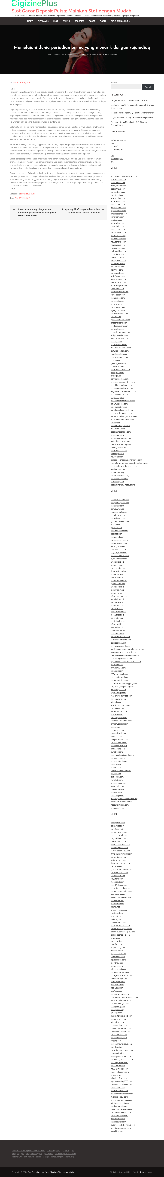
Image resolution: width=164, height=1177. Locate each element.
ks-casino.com (117, 714)
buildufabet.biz (117, 633)
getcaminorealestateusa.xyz (123, 485)
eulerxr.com (116, 360)
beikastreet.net (117, 826)
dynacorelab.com (118, 210)
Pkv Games (43, 21)
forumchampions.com (120, 844)
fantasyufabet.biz (118, 571)
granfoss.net (116, 1075)
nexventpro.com (118, 257)
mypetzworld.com (118, 699)
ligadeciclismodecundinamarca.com (126, 460)
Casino (66, 21)
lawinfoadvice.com (119, 742)
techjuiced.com (117, 537)
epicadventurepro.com (120, 332)
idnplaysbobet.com (119, 407)
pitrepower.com (118, 1087)
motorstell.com (117, 882)
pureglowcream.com (120, 994)
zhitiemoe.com (117, 777)
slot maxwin (69, 1153)
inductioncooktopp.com (121, 441)
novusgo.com (116, 341)
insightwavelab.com (119, 335)
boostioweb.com (118, 182)
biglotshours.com (118, 549)
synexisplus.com (118, 198)
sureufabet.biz (117, 608)
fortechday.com (117, 481)
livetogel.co (116, 376)
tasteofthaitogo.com (119, 1003)
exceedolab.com (118, 301)
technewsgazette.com (120, 972)
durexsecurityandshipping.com (124, 683)
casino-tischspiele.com (120, 935)
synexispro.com (117, 453)
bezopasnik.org (117, 1009)
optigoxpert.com (118, 263)
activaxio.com (117, 304)
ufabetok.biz (116, 624)
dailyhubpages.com (119, 404)
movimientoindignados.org (122, 755)
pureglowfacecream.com (121, 975)
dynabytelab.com (118, 192)
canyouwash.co (117, 509)
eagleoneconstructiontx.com (123, 391)
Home (30, 21)
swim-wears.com (118, 860)
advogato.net (116, 916)
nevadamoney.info (119, 1037)
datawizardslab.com (119, 313)
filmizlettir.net (117, 829)
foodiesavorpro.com (119, 326)
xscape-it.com (117, 671)
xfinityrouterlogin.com (120, 1103)
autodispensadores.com (121, 438)
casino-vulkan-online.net (121, 1084)
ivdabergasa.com (118, 689)
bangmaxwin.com (118, 1019)
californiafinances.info (120, 1031)
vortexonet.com (118, 201)
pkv (112, 143)
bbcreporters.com (118, 643)
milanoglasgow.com (119, 1062)
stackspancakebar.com (121, 1056)
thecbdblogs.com (118, 1122)
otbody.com (116, 938)
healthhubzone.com (119, 530)
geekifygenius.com (119, 363)
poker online (41, 1157)
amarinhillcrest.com (119, 910)
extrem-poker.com (119, 711)
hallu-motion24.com (119, 1069)
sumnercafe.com (118, 749)
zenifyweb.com (117, 372)
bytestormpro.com (119, 344)
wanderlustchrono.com (121, 348)
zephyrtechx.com (118, 260)
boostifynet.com (118, 254)
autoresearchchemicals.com (123, 1125)
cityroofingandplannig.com (122, 686)
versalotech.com (118, 295)
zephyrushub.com (118, 186)
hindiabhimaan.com (119, 1115)
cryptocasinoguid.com (120, 646)
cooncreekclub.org (119, 835)
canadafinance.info (119, 1034)
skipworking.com (118, 947)
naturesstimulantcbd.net (121, 802)
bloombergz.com (118, 922)
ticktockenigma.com (119, 357)
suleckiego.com (117, 1131)
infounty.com (116, 702)
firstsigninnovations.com (121, 854)
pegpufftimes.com (118, 838)
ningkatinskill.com (118, 733)
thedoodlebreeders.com (121, 721)
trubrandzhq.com (118, 251)
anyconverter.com (118, 953)
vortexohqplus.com (119, 285)
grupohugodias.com (119, 724)
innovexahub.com (118, 207)
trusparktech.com (118, 248)
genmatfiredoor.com (119, 379)
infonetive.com (117, 1022)
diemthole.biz (117, 963)
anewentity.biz (117, 984)
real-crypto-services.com (121, 696)
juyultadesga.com (118, 692)
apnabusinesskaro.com (121, 1128)
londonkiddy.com (118, 469)
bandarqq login (53, 1150)
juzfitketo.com (117, 792)
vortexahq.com (117, 223)
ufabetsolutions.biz (119, 596)
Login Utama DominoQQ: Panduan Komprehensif (132, 117)
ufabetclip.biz (117, 565)
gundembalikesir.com (120, 521)
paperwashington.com (120, 425)
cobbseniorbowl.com (120, 677)
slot (27, 198)
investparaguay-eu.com (121, 705)
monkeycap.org (117, 903)
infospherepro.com (119, 323)
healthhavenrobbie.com (121, 385)
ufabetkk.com (117, 966)
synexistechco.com (119, 214)
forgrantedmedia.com (120, 863)
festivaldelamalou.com (120, 851)
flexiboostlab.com (118, 282)
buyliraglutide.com (119, 552)
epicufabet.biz (117, 618)
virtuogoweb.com (118, 546)
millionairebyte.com (119, 478)
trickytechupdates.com (121, 1112)
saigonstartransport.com (121, 1016)
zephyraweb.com (118, 232)
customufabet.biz (118, 611)
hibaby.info (115, 422)
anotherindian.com (119, 783)
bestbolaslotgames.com (121, 413)
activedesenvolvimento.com (123, 400)
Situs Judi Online (119, 21)
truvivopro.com (117, 217)
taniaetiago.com (118, 789)
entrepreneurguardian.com (122, 419)
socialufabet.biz (118, 599)
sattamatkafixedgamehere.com (124, 416)
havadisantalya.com (119, 512)
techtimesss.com (118, 875)
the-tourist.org (117, 913)
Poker (92, 21)
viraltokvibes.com (118, 894)
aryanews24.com (118, 668)
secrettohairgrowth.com (121, 1000)
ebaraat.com (116, 534)
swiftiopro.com (117, 288)
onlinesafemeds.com (120, 555)
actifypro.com (117, 270)
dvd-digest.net (117, 1047)
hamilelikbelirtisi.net (119, 291)
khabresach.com (118, 1118)
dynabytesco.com (118, 307)
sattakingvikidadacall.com (122, 410)
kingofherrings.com (119, 978)
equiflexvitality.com (119, 394)
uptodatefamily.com (119, 761)
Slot (55, 21)
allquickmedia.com (119, 969)
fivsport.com (116, 736)
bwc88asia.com (117, 708)
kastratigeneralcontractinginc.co (125, 652)
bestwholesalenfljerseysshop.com (125, 655)
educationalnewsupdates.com (124, 176)
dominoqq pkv (117, 149)
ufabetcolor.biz (117, 587)
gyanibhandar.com (119, 559)
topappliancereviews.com (122, 1109)
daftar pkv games (118, 140)
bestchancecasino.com (121, 432)
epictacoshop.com (119, 1025)
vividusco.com (117, 220)
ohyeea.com (116, 773)
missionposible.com (119, 1097)
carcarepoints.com (119, 717)
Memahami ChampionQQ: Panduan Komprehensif (132, 113)
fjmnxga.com (116, 1013)
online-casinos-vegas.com (122, 1100)
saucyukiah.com (118, 822)
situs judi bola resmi (36, 1150)
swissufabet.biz (117, 577)
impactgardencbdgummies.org (124, 798)
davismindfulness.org (120, 475)
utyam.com (116, 767)
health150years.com (119, 885)
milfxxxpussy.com (118, 758)
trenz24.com (116, 944)
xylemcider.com (117, 786)
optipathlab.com (118, 189)
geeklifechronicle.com (120, 319)
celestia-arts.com (118, 841)
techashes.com (117, 506)
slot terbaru (21, 1150)
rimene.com (116, 1041)
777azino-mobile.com (120, 674)
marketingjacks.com (119, 1106)
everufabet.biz (117, 627)
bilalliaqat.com (117, 435)
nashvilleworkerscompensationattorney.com (130, 463)
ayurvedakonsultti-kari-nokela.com (126, 661)
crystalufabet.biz (118, 621)
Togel (103, 21)
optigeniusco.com (118, 238)
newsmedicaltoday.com (121, 444)
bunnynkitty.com (118, 1006)
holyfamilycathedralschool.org (124, 466)
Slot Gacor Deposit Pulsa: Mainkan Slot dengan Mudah (71, 11)
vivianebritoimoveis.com (121, 897)
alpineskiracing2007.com (121, 1081)
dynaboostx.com (118, 273)
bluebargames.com (119, 847)
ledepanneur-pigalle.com (121, 1044)
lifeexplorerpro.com (119, 338)
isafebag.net (116, 919)
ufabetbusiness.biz (119, 580)
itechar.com (116, 524)
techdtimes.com (118, 515)
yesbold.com (116, 527)
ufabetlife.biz (116, 593)
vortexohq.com (117, 329)
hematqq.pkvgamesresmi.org (61, 1157)
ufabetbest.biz (117, 605)
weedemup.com (118, 429)
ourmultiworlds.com (119, 832)
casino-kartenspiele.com (121, 928)
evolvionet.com (117, 195)
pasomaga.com (117, 795)
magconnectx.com (119, 450)
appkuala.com (117, 988)
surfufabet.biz (117, 602)
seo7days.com (117, 991)
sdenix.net (115, 907)
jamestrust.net (117, 941)
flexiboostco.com (118, 179)
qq (112, 152)
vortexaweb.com (118, 235)
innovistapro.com (118, 279)
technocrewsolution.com (121, 891)
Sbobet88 (79, 21)
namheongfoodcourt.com (122, 1059)
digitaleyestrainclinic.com (122, 1094)
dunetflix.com (117, 752)
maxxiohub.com (118, 229)
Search (114, 82)
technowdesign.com (119, 680)
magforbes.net (117, 900)
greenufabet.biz (118, 583)
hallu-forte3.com (118, 1065)
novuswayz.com (118, 267)
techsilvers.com (117, 730)
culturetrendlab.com (120, 351)
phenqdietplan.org (119, 745)
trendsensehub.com (119, 354)
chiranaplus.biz (117, 1053)
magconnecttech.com (120, 369)
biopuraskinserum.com (121, 1028)
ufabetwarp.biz (117, 562)
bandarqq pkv (36, 1153)
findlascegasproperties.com (123, 382)
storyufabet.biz (117, 615)
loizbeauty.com (117, 950)
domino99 (115, 146)
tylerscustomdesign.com (121, 869)
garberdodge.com (118, 857)
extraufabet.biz (117, 590)
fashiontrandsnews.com (121, 640)
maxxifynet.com (118, 204)
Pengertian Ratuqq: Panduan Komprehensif (129, 100)
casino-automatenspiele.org (123, 932)
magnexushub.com (119, 543)
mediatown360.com (119, 1090)
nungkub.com (117, 780)
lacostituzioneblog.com (121, 770)
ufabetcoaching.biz (119, 472)
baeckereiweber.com (120, 499)
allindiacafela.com (119, 1078)
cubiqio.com (116, 316)
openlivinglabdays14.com (121, 658)
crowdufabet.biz (118, 630)
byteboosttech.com (119, 540)
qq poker (65, 1150)
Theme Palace (146, 1172)
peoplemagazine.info (120, 502)
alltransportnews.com (120, 636)
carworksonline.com (119, 872)
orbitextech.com (118, 366)
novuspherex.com (118, 242)
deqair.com (115, 727)
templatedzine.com (119, 739)
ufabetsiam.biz (117, 574)
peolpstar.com (117, 866)
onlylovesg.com (117, 397)
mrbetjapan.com (118, 981)
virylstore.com (117, 879)
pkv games (19, 198)
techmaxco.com (118, 298)
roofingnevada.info (119, 447)
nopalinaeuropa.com (120, 805)
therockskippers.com (120, 1072)
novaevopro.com (118, 245)
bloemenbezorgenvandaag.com (124, 997)
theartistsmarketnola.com (122, 1050)
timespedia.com (118, 956)
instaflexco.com (118, 276)
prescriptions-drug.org (120, 888)
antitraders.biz (117, 664)
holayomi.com (117, 457)
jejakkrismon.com (118, 960)
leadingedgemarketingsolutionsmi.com (127, 649)
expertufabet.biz (118, 568)
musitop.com (116, 764)
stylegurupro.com (118, 310)
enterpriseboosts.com (120, 925)
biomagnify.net (117, 808)
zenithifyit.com (117, 226)
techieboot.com (118, 518)
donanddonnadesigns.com (122, 388)
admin (15, 83)
